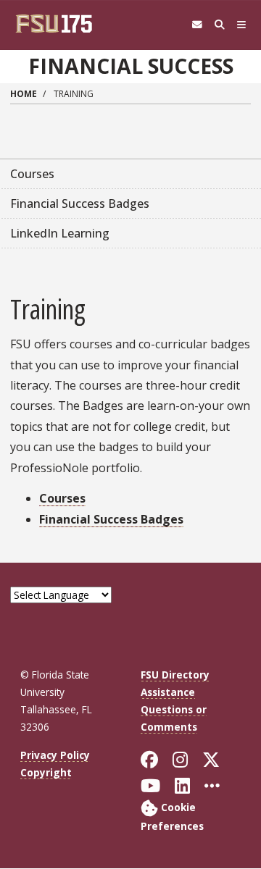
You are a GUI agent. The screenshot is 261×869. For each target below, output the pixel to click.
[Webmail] (197, 25)
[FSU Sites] (242, 25)
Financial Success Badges (111, 519)
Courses (62, 498)
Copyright (46, 772)
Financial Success (130, 66)
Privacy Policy (55, 755)
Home (23, 94)
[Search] (219, 25)
